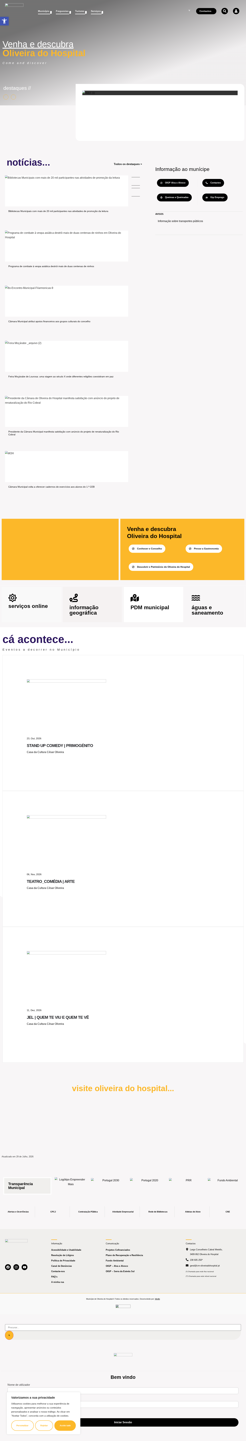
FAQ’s (54, 1276)
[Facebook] (8, 1267)
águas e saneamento (207, 610)
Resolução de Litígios (62, 1255)
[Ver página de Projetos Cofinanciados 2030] (109, 1184)
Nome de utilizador (19, 1385)
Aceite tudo (65, 1425)
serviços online (28, 606)
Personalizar (22, 1425)
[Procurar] (9, 1335)
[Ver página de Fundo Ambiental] (226, 1184)
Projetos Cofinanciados (118, 1250)
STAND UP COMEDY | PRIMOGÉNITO (60, 745)
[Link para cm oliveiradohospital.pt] (14, 11)
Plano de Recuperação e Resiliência (124, 1255)
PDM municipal (150, 607)
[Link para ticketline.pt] (66, 817)
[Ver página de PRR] (187, 1184)
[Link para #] (88, 92)
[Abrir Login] (236, 11)
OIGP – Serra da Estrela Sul (120, 1271)
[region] (43, 1413)
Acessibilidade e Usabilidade (66, 1250)
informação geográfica (84, 610)
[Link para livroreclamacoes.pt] (123, 1308)
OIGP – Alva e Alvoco (117, 1266)
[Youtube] (24, 1267)
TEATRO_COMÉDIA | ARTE (51, 881)
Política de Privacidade (63, 1260)
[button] (4, 21)
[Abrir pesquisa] (224, 11)
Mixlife (157, 1299)
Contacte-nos (58, 1271)
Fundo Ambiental (115, 1260)
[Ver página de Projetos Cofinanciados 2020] (148, 1184)
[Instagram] (16, 1267)
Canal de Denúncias (61, 1266)
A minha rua (57, 1282)
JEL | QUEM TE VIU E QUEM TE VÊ (58, 1017)
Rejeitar (44, 1425)
